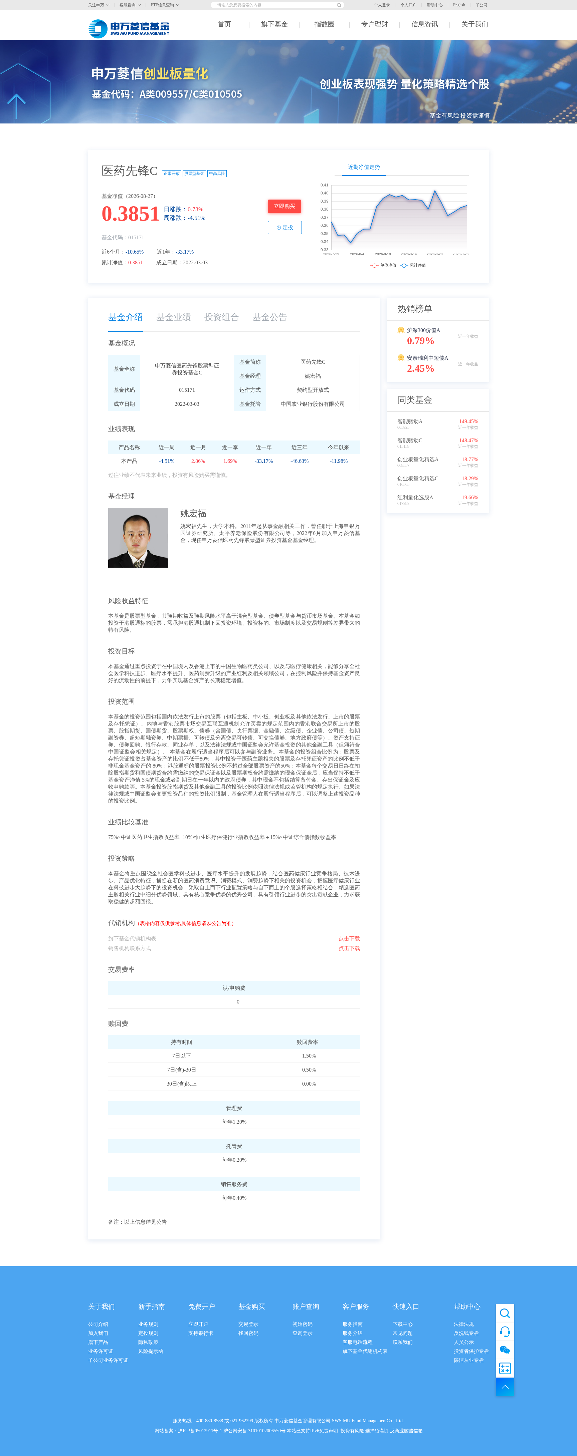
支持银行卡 (200, 1333)
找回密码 (248, 1333)
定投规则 (148, 1333)
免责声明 (328, 1430)
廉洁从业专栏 (469, 1360)
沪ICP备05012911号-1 (200, 1430)
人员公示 (464, 1342)
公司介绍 (98, 1324)
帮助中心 (435, 5)
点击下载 (349, 938)
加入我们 (98, 1333)
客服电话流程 (358, 1342)
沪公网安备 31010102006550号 (254, 1430)
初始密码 (303, 1324)
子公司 (481, 5)
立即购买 (284, 206)
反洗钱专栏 (466, 1333)
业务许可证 (100, 1351)
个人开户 (408, 5)
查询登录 (303, 1333)
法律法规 (464, 1324)
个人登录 (382, 5)
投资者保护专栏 (471, 1351)
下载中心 (403, 1324)
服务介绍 (353, 1333)
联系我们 (403, 1342)
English (459, 5)
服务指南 (353, 1324)
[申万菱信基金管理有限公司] (130, 29)
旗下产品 (98, 1342)
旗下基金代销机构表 (365, 1351)
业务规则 (148, 1324)
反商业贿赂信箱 (406, 1430)
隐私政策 (148, 1342)
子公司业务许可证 (108, 1360)
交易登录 (248, 1324)
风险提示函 (150, 1351)
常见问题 (403, 1333)
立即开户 (198, 1324)
